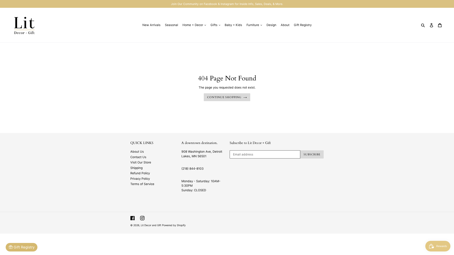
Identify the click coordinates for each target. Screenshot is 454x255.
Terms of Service (142, 184)
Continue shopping (224, 97)
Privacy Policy (140, 178)
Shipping (136, 168)
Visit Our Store (140, 162)
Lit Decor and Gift (151, 225)
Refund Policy (140, 173)
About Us (137, 151)
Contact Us (138, 157)
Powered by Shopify (174, 225)
